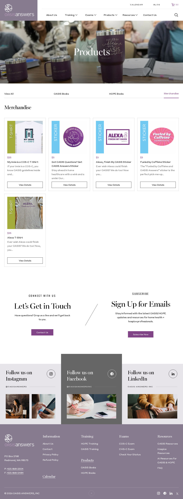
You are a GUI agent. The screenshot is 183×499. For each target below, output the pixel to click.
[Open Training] (76, 15)
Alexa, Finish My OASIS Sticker (113, 161)
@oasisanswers (16, 387)
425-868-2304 (15, 468)
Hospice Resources (163, 450)
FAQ (160, 467)
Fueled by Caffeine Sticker (155, 161)
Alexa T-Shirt (15, 237)
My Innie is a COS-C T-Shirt (22, 161)
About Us (48, 443)
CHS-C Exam (126, 448)
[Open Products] (116, 15)
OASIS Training (90, 448)
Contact (47, 448)
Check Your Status (130, 454)
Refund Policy (50, 459)
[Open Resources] (136, 15)
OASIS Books (61, 93)
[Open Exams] (95, 15)
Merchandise (171, 93)
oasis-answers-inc (140, 387)
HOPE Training (89, 443)
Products (87, 460)
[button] (176, 15)
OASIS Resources (167, 443)
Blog (157, 5)
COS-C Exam (126, 443)
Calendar (136, 5)
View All (8, 93)
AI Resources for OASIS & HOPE (167, 460)
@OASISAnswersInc (79, 387)
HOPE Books (116, 93)
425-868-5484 (15, 472)
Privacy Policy (50, 454)
